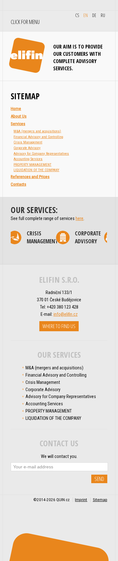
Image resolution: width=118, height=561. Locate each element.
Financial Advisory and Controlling (38, 137)
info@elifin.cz (65, 314)
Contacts (18, 184)
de (94, 15)
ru (103, 15)
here (79, 218)
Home (16, 108)
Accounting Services (28, 159)
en (85, 15)
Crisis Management (28, 142)
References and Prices (30, 176)
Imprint (81, 499)
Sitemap (100, 499)
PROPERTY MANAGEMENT (32, 165)
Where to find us (59, 326)
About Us (18, 116)
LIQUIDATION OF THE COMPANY (36, 170)
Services (18, 123)
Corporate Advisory (27, 148)
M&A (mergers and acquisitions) (37, 131)
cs (77, 15)
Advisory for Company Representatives (41, 154)
